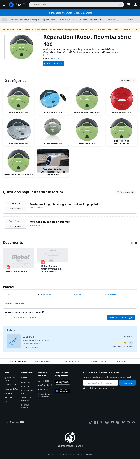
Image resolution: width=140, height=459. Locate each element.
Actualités (25, 382)
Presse (24, 377)
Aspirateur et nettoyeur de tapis (24, 19)
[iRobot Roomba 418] (87, 129)
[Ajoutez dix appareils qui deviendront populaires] (119, 342)
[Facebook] (96, 422)
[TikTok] (90, 422)
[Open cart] (128, 4)
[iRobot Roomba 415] (18, 129)
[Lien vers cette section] (1, 242)
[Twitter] (101, 422)
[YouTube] (112, 422)
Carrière (8, 393)
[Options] (4, 19)
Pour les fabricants (26, 406)
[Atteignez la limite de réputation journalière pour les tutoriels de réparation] (125, 342)
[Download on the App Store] (62, 382)
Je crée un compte (83, 12)
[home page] (17, 4)
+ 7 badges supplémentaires (122, 346)
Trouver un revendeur (26, 399)
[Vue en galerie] (136, 242)
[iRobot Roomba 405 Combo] (87, 98)
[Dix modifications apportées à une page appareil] (131, 342)
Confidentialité (45, 385)
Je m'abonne (127, 383)
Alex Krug (55, 58)
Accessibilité (44, 380)
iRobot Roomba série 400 (91, 19)
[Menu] (4, 4)
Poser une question (127, 192)
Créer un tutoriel (55, 63)
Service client (10, 384)
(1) (10, 294)
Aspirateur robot (49, 19)
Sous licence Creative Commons (77, 454)
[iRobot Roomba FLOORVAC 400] (18, 161)
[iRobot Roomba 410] (121, 98)
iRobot (63, 19)
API (5, 402)
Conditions (43, 389)
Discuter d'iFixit (11, 389)
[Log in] (135, 4)
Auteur (11, 330)
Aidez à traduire (11, 422)
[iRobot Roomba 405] (53, 98)
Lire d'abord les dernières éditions (101, 388)
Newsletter (9, 397)
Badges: (128, 336)
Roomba (73, 19)
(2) (45, 294)
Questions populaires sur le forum (33, 191)
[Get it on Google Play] (62, 391)
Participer (25, 386)
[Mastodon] (118, 422)
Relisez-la (125, 29)
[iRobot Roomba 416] (53, 129)
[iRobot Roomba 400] (18, 98)
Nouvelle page (129, 80)
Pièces (8, 287)
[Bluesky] (123, 422)
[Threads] (128, 422)
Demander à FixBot (119, 317)
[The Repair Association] (134, 422)
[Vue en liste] (132, 242)
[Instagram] (107, 422)
